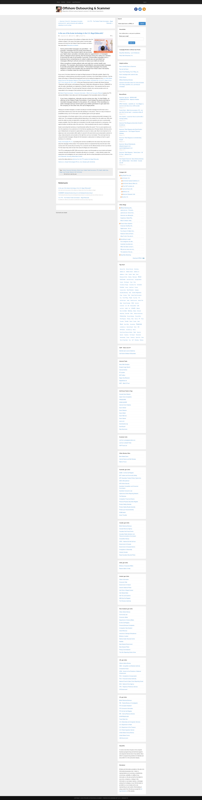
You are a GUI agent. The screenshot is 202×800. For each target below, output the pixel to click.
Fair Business (122, 496)
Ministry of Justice (123, 636)
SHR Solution (122, 329)
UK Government (123, 689)
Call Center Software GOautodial (127, 353)
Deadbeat (137, 290)
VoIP (75, 172)
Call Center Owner (130, 279)
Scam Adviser (122, 407)
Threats (127, 337)
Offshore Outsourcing (138, 313)
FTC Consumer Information (126, 708)
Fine (121, 297)
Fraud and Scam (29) (127, 189)
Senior (135, 327)
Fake (129, 295)
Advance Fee (122, 269)
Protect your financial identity (126, 509)
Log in (144, 2)
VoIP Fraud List (123, 445)
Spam (135, 332)
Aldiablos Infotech (129, 271)
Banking (129, 277)
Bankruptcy (135, 277)
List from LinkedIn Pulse (125, 443)
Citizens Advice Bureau (125, 663)
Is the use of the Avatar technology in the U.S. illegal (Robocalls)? (80, 33)
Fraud (130, 297)
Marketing (130, 311)
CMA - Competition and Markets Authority (129, 666)
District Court (80, 170)
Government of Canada (125, 544)
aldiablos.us (122, 274)
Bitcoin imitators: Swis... (126, 220)
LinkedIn (133, 308)
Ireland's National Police (125, 587)
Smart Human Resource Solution (126, 332)
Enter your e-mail (123, 36)
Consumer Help (123, 582)
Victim (142, 337)
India (132, 303)
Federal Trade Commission (90, 170)
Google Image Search (124, 367)
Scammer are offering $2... (127, 215)
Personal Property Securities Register (128, 501)
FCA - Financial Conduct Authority (127, 678)
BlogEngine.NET (113, 798)
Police (132, 318)
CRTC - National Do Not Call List (127, 541)
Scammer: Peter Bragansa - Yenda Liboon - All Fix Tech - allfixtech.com (131, 153)
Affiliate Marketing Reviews (126, 80)
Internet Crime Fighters (125, 405)
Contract (122, 287)
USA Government (123, 738)
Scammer (139, 324)
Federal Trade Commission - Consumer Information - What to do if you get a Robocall (81, 93)
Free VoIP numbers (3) (128, 186)
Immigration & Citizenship (125, 549)
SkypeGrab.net (123, 380)
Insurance (137, 303)
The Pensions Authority (125, 601)
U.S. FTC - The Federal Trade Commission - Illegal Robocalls (73, 197)
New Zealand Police (124, 647)
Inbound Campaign (126, 303)
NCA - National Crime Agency (126, 684)
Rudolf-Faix (73, 36)
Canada (121, 282)
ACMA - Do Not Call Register (126, 472)
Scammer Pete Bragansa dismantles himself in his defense (131, 124)
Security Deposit (130, 327)
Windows (141, 340)
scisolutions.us (123, 327)
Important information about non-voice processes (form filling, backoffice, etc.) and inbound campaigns (131, 84)
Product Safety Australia (125, 504)
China (135, 282)
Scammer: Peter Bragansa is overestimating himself (130, 138)
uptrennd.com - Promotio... (127, 210)
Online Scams (122, 77)
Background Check (123, 277)
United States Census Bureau (126, 732)
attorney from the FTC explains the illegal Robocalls (86, 159)
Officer (131, 313)
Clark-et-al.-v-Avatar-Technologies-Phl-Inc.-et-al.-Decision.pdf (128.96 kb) (76, 162)
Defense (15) (126, 191)
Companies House (124, 668)
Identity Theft (140, 300)
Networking (122, 313)
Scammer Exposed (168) (129, 194)
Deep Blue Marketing (125, 255)
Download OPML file (138, 258)
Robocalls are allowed (72, 45)
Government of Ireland (125, 585)
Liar (129, 308)
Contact (69, 2)
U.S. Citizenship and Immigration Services (129, 722)
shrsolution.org (129, 329)
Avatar (64, 170)
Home (58, 2)
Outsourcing (123, 316)
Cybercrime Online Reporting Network (128, 493)
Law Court (122, 308)
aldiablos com (122, 271)
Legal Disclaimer (76, 2)
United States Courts (124, 735)
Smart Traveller (123, 515)
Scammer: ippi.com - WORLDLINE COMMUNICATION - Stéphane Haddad (129, 98)
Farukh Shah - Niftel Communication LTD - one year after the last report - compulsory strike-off (131, 111)
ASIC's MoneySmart (124, 481)
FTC (97, 170)
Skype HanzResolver (124, 378)
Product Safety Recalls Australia (127, 507)
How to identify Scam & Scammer (127, 66)
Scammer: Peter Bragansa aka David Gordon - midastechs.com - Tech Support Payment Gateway (131, 131)
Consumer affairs (123, 617)
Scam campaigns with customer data (128, 74)
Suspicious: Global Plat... (126, 218)
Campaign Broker (138, 279)
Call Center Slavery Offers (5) (130, 183)
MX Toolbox (122, 375)
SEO (138, 327)
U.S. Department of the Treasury (127, 727)
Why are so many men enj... (127, 249)
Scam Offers (126, 324)
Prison (142, 318)
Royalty (134, 321)
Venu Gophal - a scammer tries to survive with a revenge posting (131, 117)
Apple (134, 274)
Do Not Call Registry (124, 622)
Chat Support (126, 282)
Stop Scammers (123, 429)
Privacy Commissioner (124, 649)
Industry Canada (123, 552)
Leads (126, 308)
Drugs (121, 295)
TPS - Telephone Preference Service (128, 686)
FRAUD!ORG (122, 399)
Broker (139, 277)
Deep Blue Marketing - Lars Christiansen (129, 53)
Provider (67, 172)
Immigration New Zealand (125, 628)
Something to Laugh (125, 239)
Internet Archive (123, 370)
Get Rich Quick (123, 300)
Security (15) (125, 197)
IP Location (122, 372)
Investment (122, 305)
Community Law (123, 614)
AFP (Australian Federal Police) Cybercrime (130, 478)
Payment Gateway (130, 316)
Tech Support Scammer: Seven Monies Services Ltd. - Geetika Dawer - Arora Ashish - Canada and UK (131, 160)
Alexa (126, 274)
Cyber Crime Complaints (125, 397)
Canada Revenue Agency (125, 528)
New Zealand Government (125, 644)
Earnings (125, 295)
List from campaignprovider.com (127, 440)
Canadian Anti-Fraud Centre (126, 531)
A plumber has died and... (126, 244)
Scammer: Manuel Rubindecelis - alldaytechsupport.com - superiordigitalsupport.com (127, 146)
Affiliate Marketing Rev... (126, 208)
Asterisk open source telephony (127, 351)
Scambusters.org (123, 424)
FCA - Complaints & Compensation (128, 676)
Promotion (122, 321)
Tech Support (132, 334)
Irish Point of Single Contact (126, 590)
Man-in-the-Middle (123, 310)
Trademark (132, 337)
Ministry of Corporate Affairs (126, 566)
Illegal (61, 172)
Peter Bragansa (123, 318)
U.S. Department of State (125, 724)
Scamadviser (132, 324)
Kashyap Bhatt (133, 305)
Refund (131, 321)
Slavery (134, 329)
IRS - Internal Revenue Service (127, 714)
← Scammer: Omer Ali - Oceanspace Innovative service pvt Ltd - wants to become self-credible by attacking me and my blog (70, 23)
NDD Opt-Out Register (125, 598)
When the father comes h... (127, 246)
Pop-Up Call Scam (123, 69)
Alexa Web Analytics (124, 364)
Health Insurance (133, 300)
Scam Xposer (122, 418)
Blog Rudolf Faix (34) (125, 175)
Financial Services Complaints (126, 625)
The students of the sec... (126, 252)
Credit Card (131, 287)
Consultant (139, 284)
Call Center (79, 172)
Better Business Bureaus (125, 526)
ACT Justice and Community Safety (128, 475)
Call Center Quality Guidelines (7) (131, 181)
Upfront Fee (138, 337)
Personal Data (138, 316)
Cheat (131, 282)
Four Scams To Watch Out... (127, 231)
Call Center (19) (126, 178)
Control (126, 287)
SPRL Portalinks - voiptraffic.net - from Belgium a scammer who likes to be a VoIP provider (131, 105)
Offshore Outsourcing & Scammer (86, 8)
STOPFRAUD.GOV (124, 716)
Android (130, 274)
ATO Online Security (124, 483)
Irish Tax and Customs (125, 595)
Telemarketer (138, 334)
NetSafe (121, 641)
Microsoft (139, 310)
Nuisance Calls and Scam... (127, 233)
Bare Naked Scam (123, 456)
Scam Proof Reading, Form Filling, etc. (129, 72)
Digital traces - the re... (126, 228)
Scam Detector (123, 410)
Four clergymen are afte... (127, 241)
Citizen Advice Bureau (124, 612)
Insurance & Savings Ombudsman (127, 633)
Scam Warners (123, 415)
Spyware (121, 334)
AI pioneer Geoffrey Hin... (126, 226)
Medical (134, 310)
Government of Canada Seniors (127, 547)
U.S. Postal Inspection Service (126, 730)
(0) (112, 36)
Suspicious (126, 334)
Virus (130, 340)
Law (64, 172)
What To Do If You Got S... (127, 236)
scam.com (121, 421)
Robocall (72, 172)
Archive (63, 2)
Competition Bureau (124, 538)
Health (100, 170)
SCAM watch (122, 512)
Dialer (130, 292)
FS (127, 798)
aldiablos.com (136, 271)
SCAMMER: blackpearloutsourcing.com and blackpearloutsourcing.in (75, 193)
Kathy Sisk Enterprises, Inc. (126, 55)
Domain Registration (136, 292)
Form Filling (125, 297)
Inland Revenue (123, 630)
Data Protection (130, 290)
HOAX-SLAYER (123, 402)
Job (128, 305)
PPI (139, 318)
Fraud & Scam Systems (126, 223)
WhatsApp (137, 340)
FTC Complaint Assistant (125, 705)
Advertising (136, 269)
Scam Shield (122, 413)
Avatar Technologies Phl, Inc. (65, 141)
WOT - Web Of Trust (124, 383)
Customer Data (123, 290)
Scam (121, 324)
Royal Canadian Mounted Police (127, 555)
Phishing (128, 318)
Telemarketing (122, 337)
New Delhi (127, 313)
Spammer (139, 332)
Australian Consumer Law (125, 491)
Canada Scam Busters (125, 394)
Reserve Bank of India (124, 568)
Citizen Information (124, 579)
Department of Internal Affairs (126, 620)
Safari (138, 321)
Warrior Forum (123, 462)
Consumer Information (71, 170)
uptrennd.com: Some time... (127, 213)
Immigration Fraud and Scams (126, 499)
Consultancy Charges (124, 284)
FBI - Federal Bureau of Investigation (128, 703)
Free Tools (135, 297)
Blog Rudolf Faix (81, 36)
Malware (138, 308)
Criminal (136, 287)
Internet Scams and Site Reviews (127, 459)
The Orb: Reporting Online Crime (127, 652)
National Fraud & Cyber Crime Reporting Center (131, 681)
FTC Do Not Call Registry (125, 711)
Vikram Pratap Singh (124, 340)
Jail (125, 305)
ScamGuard (122, 426)
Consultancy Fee (132, 284)
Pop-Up (136, 318)
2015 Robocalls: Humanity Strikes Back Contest (70, 156)
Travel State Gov (123, 719)
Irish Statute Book (123, 593)
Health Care (105, 170)
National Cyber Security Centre (127, 639)
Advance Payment (129, 269)
